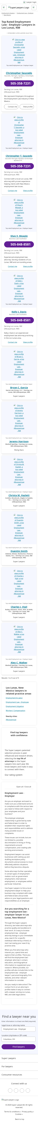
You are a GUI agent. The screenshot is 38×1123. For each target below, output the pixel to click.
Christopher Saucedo (19, 73)
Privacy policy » (28, 1111)
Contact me (12, 107)
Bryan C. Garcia (19, 387)
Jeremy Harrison (19, 441)
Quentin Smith (19, 551)
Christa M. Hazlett (19, 495)
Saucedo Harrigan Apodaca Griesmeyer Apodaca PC (19, 159)
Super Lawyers (9, 1058)
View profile (28, 107)
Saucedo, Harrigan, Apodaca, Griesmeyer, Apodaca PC (19, 77)
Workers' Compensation (15, 710)
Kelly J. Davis (19, 311)
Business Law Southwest (18, 239)
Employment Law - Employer (25, 13)
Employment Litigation (8, 13)
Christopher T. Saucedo (19, 155)
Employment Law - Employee (17, 702)
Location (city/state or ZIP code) (14, 1035)
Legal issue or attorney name (13, 1025)
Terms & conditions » (12, 1111)
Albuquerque (11, 719)
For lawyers (7, 1066)
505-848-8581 (21, 244)
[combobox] (19, 1029)
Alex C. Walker (19, 662)
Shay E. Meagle (19, 235)
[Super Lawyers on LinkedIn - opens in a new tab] (28, 1090)
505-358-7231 (21, 83)
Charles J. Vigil (19, 606)
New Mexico (7, 15)
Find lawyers (19, 1046)
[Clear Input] (33, 1029)
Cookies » (19, 1114)
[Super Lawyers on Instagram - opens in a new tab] (16, 1090)
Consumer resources (12, 1074)
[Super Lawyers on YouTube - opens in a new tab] (22, 1090)
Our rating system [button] (13, 774)
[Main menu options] (4, 7)
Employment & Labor (14, 698)
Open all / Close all (23, 787)
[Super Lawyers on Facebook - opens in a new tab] (10, 1090)
